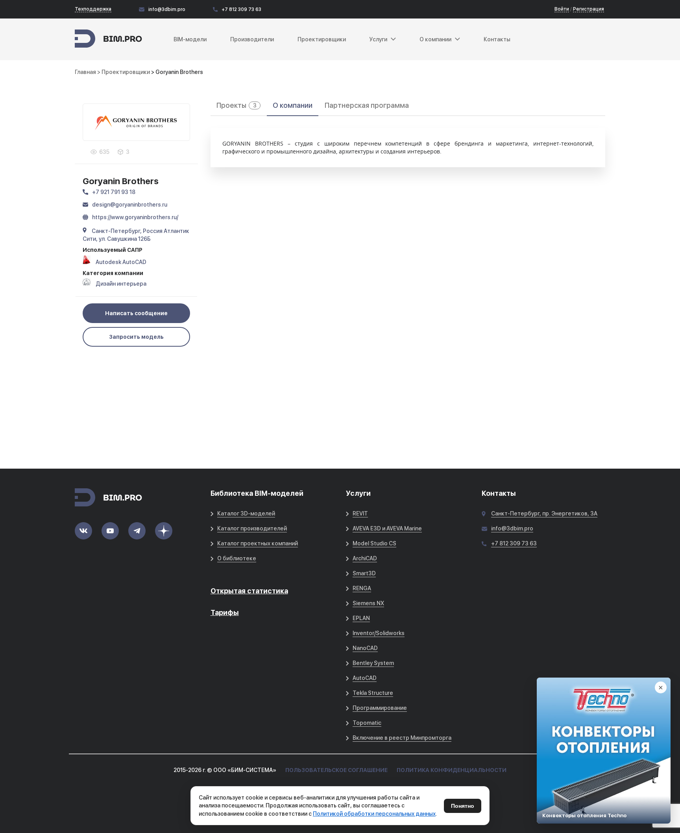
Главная (85, 72)
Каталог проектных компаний (257, 543)
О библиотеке (236, 558)
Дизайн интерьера (121, 284)
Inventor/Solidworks (379, 633)
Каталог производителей (252, 528)
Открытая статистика (249, 591)
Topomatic (367, 723)
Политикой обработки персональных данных (374, 814)
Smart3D (364, 573)
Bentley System (373, 663)
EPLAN (361, 618)
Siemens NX (368, 603)
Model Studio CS (374, 543)
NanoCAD (365, 648)
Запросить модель (136, 337)
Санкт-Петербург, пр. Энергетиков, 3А (544, 513)
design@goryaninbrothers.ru (129, 204)
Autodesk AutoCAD (121, 262)
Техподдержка (93, 9)
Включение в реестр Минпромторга (402, 738)
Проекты (236, 105)
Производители (252, 39)
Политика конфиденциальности (451, 770)
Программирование (380, 708)
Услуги (378, 39)
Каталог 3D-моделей (246, 513)
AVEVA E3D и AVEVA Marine (387, 528)
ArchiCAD (365, 558)
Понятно (462, 806)
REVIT (360, 513)
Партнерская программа (367, 105)
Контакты (497, 39)
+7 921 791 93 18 (113, 192)
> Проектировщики (124, 72)
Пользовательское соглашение (336, 770)
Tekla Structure (373, 693)
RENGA (362, 588)
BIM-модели (190, 39)
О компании (292, 105)
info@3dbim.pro (166, 9)
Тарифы (225, 612)
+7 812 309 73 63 (241, 9)
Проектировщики (322, 39)
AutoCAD (365, 678)
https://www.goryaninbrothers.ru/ (135, 217)
